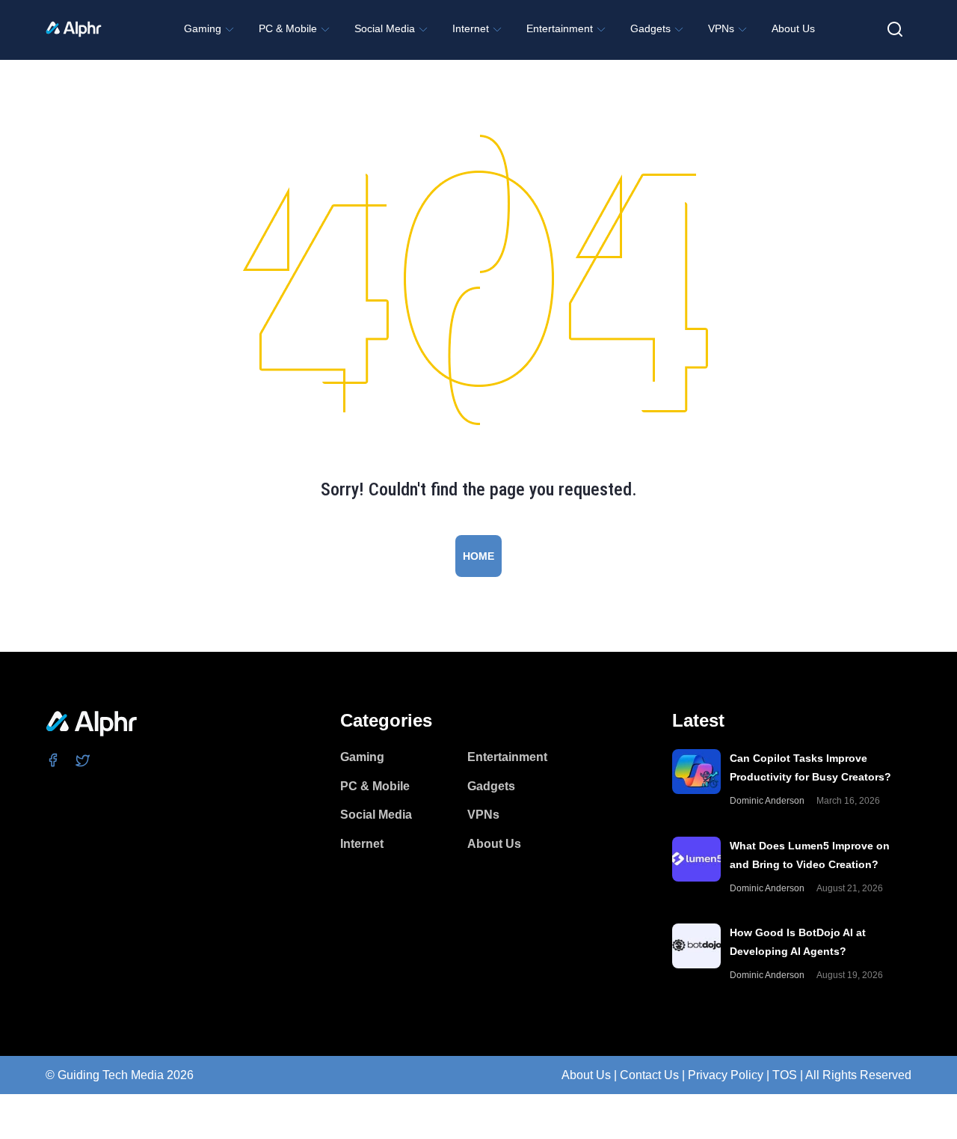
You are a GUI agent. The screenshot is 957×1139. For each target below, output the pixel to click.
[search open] (894, 29)
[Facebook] (53, 759)
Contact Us (649, 1075)
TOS (784, 1075)
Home (478, 556)
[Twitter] (83, 759)
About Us (586, 1075)
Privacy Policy (725, 1075)
